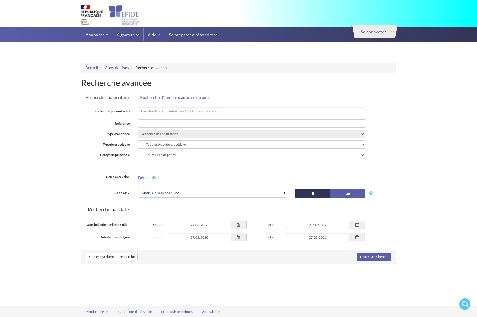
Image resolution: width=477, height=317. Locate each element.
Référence (122, 123)
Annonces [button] (95, 34)
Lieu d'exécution (118, 177)
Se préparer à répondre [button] (191, 34)
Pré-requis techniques (177, 312)
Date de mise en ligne (115, 237)
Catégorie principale (115, 155)
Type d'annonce (118, 134)
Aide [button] (152, 34)
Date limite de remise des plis (106, 224)
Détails (144, 177)
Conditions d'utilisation (135, 312)
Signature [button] (126, 34)
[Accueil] (114, 15)
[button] (375, 31)
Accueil (91, 67)
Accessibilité (211, 312)
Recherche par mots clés (112, 111)
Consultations (117, 67)
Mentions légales (97, 312)
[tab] (108, 97)
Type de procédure (116, 144)
